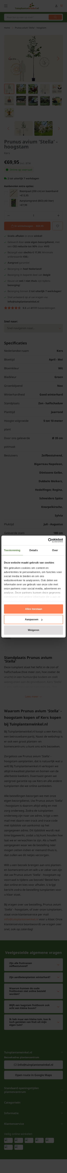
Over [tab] (55, 550)
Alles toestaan (33, 608)
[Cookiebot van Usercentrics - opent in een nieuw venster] (48, 540)
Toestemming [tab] (12, 550)
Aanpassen (31, 619)
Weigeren (33, 630)
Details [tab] (33, 550)
